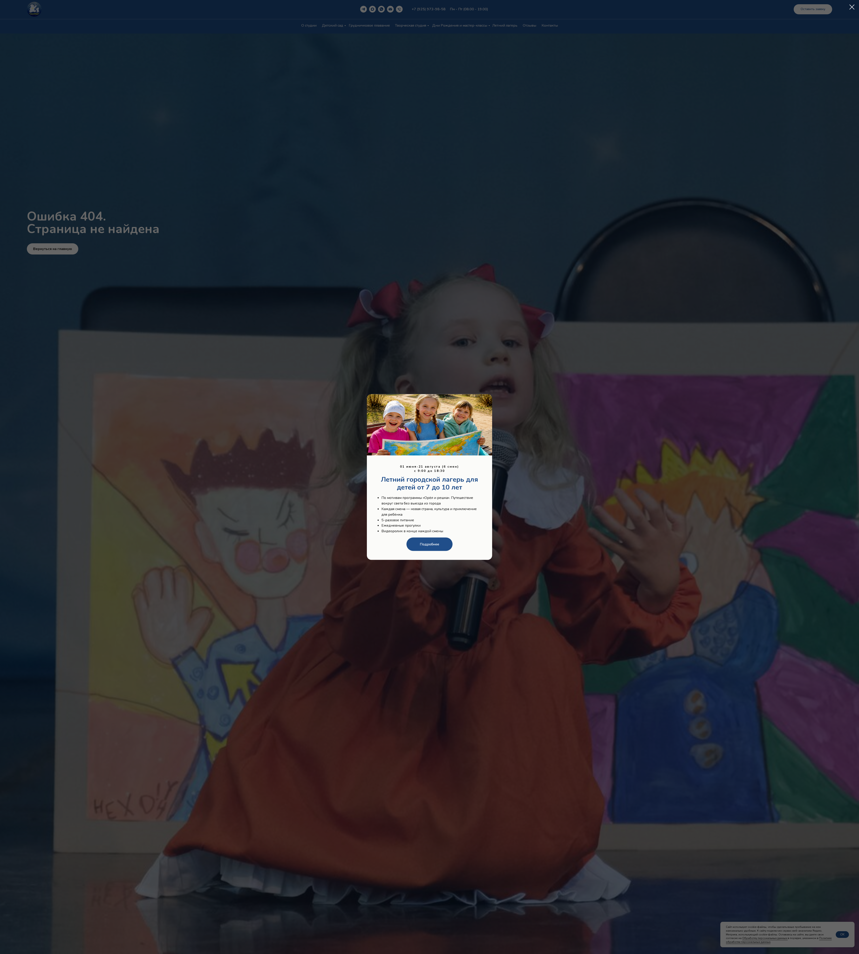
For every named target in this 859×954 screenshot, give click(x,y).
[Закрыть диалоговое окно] (852, 7)
